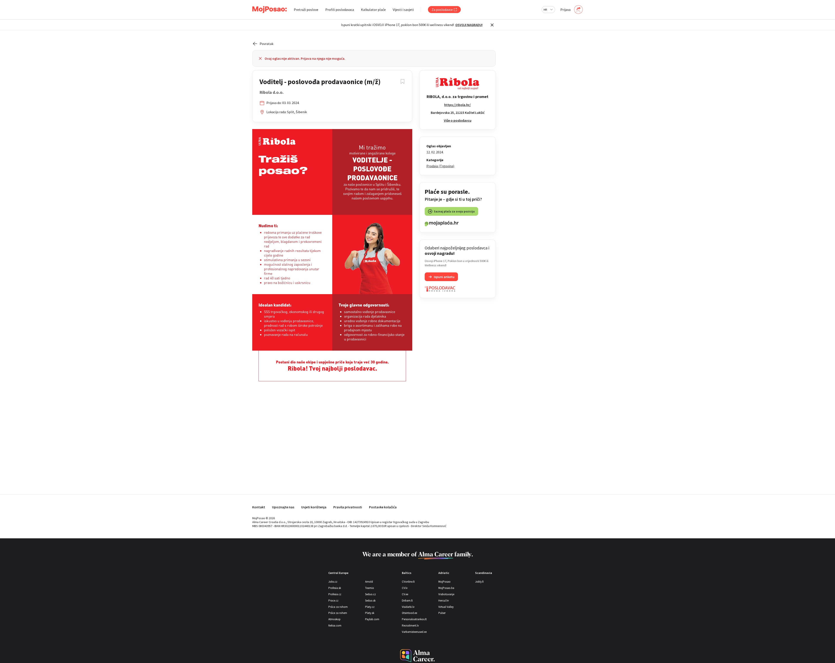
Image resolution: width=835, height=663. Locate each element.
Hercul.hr (443, 600)
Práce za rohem (337, 613)
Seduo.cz (370, 594)
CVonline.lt (408, 581)
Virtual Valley (446, 607)
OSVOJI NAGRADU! (469, 25)
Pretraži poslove (306, 9)
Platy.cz (369, 607)
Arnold (369, 581)
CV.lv (404, 588)
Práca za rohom (338, 607)
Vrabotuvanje (446, 594)
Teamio (369, 588)
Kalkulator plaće (373, 9)
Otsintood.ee (409, 613)
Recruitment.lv (410, 625)
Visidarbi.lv (408, 607)
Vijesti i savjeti (403, 9)
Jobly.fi (479, 581)
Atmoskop (334, 619)
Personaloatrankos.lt (414, 619)
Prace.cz (333, 600)
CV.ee (405, 594)
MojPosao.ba (446, 588)
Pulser (442, 613)
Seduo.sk (370, 600)
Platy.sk (369, 613)
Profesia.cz (334, 594)
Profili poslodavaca (339, 9)
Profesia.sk (334, 588)
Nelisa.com (334, 625)
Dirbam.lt (407, 600)
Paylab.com (372, 619)
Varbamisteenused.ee (414, 632)
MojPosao (444, 581)
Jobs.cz (332, 581)
